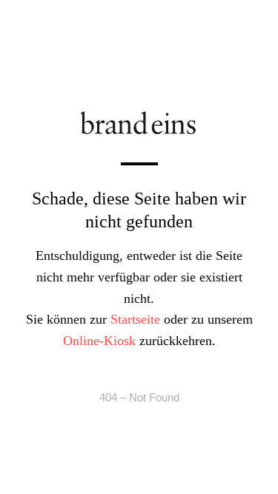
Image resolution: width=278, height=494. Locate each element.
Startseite (135, 320)
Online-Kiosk (99, 340)
